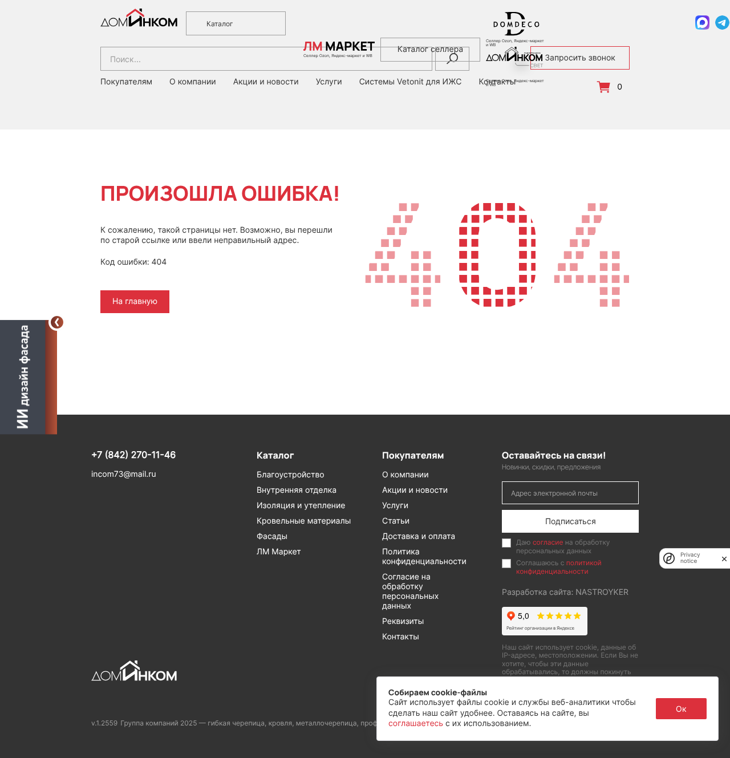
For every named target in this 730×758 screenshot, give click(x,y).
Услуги (395, 505)
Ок (681, 709)
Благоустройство (291, 475)
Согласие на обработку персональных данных (410, 591)
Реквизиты (403, 621)
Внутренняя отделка (296, 490)
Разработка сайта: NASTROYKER (565, 592)
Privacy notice (690, 558)
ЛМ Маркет (279, 552)
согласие (548, 542)
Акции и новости (266, 82)
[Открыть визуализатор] (28, 376)
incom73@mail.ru (123, 474)
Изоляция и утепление (301, 505)
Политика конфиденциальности (424, 556)
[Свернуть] (57, 322)
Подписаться (570, 521)
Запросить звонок (580, 58)
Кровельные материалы (304, 521)
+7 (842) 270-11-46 (133, 454)
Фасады (272, 536)
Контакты (400, 637)
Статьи (395, 521)
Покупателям (126, 82)
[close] (724, 558)
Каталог (219, 23)
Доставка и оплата (418, 536)
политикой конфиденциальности (559, 566)
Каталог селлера (430, 49)
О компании (192, 82)
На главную (134, 301)
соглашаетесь (416, 723)
